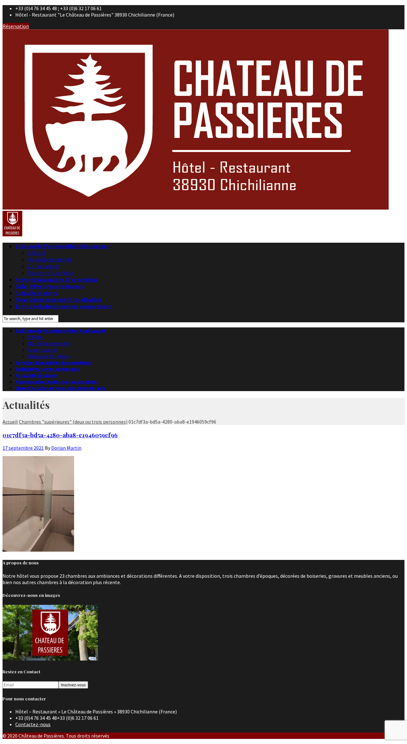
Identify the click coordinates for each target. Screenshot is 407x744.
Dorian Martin (66, 448)
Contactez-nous (33, 724)
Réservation (16, 26)
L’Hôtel (36, 252)
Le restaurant (44, 266)
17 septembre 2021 (23, 448)
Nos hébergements (50, 259)
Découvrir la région (50, 272)
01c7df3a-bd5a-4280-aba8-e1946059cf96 (60, 435)
